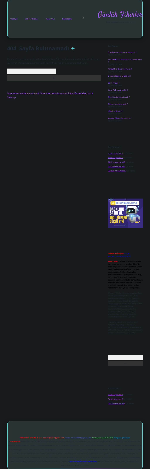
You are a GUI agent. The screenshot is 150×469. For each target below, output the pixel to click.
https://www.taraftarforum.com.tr (23, 93)
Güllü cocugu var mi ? (116, 162)
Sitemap (11, 97)
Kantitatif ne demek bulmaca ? (120, 69)
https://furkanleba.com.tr (80, 93)
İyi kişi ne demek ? (115, 111)
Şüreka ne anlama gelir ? (118, 104)
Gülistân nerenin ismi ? (117, 171)
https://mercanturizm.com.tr (54, 93)
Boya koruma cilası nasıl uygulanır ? (122, 52)
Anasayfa (13, 19)
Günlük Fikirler (120, 15)
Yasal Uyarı (50, 19)
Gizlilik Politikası (31, 19)
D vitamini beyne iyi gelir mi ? (119, 76)
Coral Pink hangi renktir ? (118, 90)
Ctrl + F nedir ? (114, 83)
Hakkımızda (67, 19)
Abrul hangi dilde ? (115, 153)
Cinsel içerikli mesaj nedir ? (119, 97)
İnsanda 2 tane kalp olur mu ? (119, 118)
